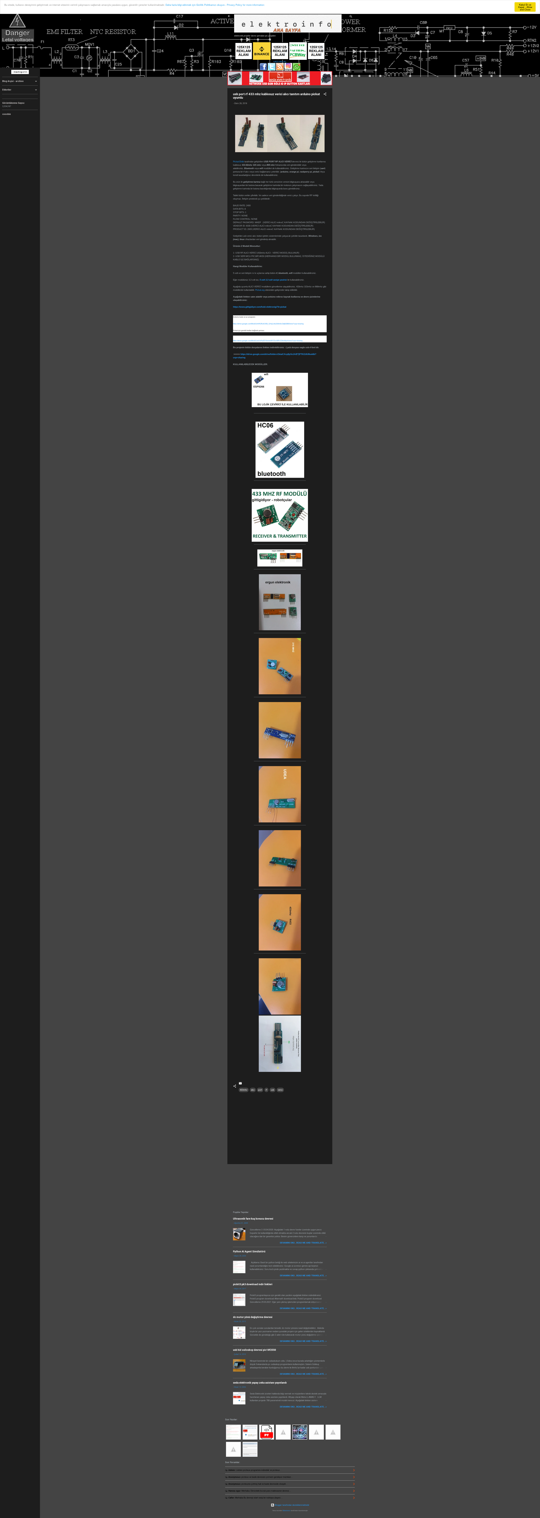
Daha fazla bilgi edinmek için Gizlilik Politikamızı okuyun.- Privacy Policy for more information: (215, 4)
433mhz (243, 1090)
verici (280, 1090)
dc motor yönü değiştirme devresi (252, 1317)
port (260, 1090)
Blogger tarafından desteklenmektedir (291, 1505)
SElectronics (287, 1511)
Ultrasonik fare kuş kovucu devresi (253, 1218)
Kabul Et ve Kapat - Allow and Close (525, 7)
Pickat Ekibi (238, 161)
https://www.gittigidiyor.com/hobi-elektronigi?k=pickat (259, 307)
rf (266, 1090)
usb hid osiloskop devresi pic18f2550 (254, 1349)
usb (272, 1090)
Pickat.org (260, 290)
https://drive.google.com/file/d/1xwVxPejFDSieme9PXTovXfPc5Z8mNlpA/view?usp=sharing (267, 341)
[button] (325, 94)
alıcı (253, 1090)
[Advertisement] (344, 86)
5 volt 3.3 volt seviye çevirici (273, 280)
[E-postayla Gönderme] (240, 1084)
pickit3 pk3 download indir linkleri (252, 1284)
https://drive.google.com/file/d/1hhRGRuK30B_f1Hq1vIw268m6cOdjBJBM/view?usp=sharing (268, 324)
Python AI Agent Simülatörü (249, 1251)
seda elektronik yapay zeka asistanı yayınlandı (260, 1382)
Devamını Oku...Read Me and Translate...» (303, 1243)
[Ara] (351, 17)
